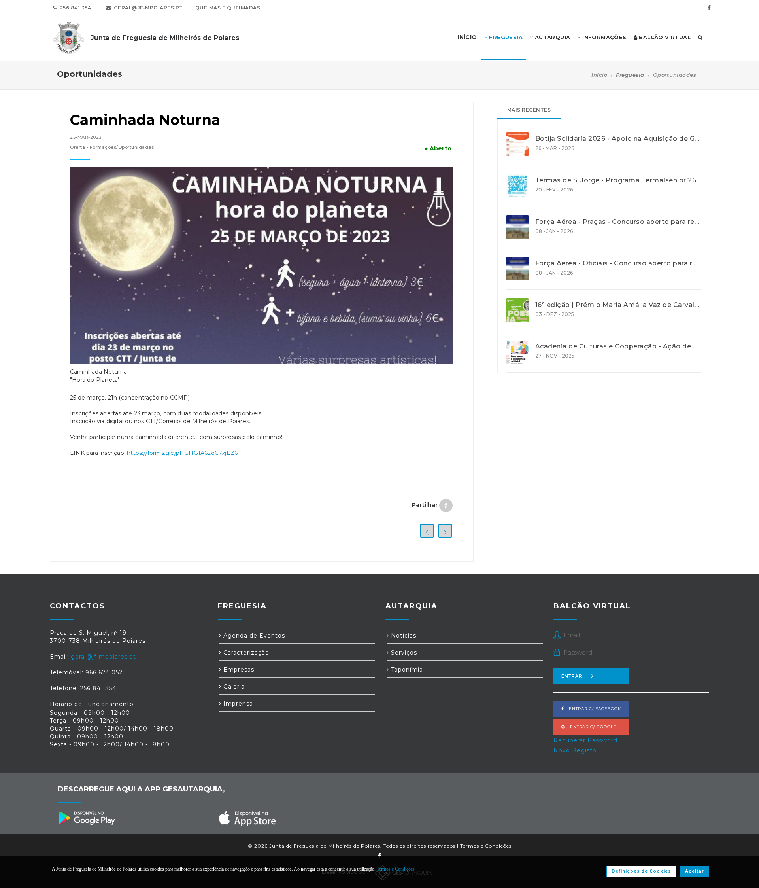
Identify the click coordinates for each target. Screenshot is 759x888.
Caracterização (245, 652)
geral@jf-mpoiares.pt (147, 8)
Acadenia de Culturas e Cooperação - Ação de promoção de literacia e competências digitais (618, 346)
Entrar (571, 676)
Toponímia (406, 669)
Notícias (402, 635)
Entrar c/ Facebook (592, 708)
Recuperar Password (585, 740)
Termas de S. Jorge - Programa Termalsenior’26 (616, 180)
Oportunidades (675, 75)
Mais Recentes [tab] (529, 110)
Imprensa (237, 703)
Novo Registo (575, 750)
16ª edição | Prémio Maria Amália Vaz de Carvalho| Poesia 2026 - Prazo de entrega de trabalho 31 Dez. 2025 (618, 305)
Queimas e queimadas (228, 8)
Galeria (233, 686)
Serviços (403, 652)
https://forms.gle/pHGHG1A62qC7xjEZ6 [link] (182, 452)
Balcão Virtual (664, 37)
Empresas (237, 669)
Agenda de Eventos (253, 635)
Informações (604, 37)
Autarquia (551, 37)
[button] (261, 463)
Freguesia (505, 37)
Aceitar (694, 871)
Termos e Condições (486, 846)
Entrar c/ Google (591, 726)
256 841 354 (74, 8)
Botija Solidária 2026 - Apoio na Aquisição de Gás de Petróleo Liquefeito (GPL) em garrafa (618, 139)
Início (599, 75)
